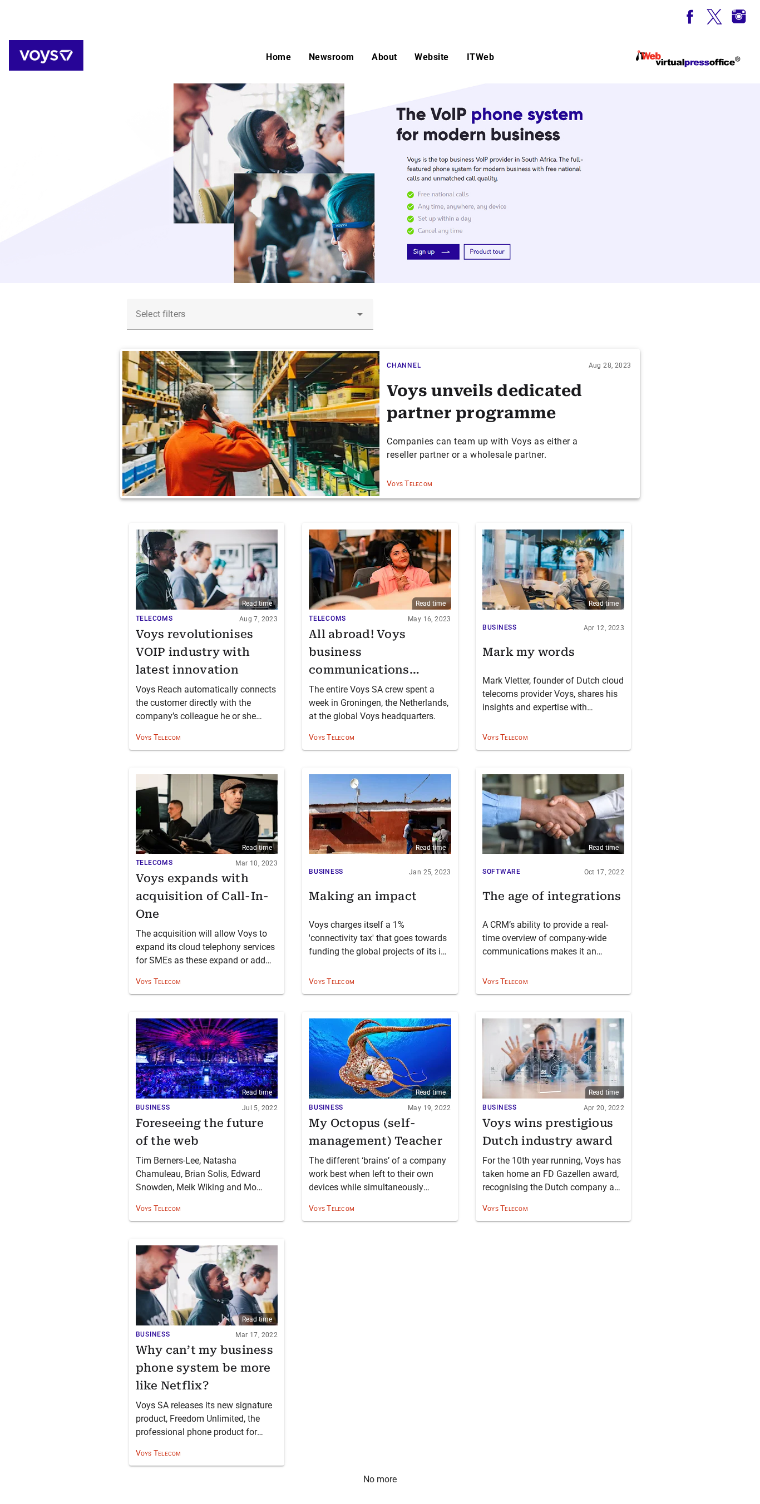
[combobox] (250, 314)
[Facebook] (690, 17)
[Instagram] (739, 17)
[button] (360, 314)
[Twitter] (714, 17)
